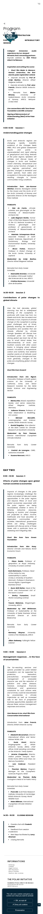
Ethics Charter (14, 871)
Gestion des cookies (16, 873)
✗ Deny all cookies (20, 904)
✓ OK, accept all (20, 900)
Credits (11, 866)
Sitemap (12, 865)
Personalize (20, 910)
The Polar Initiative (11, 36)
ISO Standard (13, 870)
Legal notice (13, 868)
